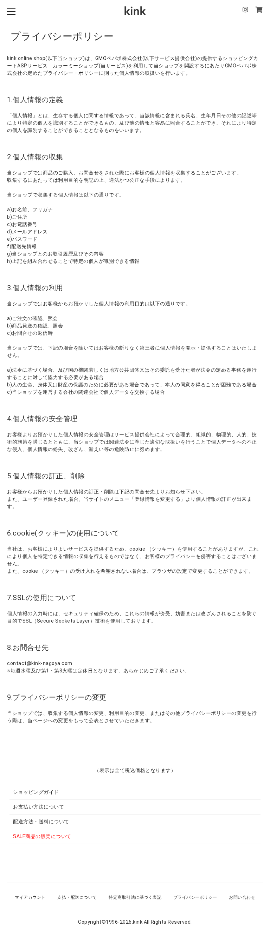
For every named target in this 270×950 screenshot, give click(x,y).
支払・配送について (77, 897)
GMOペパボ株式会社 (118, 58)
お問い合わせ (242, 897)
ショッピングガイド (36, 792)
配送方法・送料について (41, 821)
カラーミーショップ (76, 65)
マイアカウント (30, 897)
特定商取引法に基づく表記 (135, 897)
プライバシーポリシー (195, 897)
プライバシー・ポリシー (71, 73)
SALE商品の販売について (42, 836)
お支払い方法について (38, 807)
